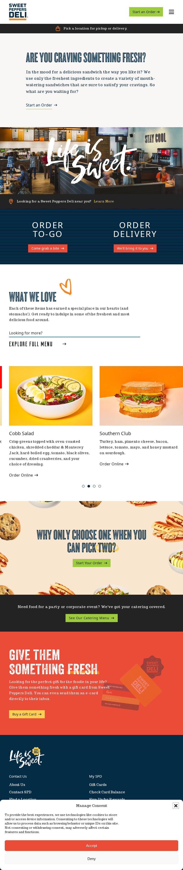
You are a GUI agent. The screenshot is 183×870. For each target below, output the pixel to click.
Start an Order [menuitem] (144, 12)
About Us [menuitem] (17, 785)
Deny (91, 859)
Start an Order (39, 105)
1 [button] (83, 486)
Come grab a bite (45, 248)
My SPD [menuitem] (95, 776)
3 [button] (94, 486)
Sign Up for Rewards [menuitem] (107, 799)
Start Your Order (89, 563)
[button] (175, 805)
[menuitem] (18, 12)
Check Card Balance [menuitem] (107, 792)
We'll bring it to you (132, 248)
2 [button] (88, 486)
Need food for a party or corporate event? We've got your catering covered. (92, 606)
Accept (91, 846)
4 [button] (99, 486)
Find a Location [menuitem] (22, 799)
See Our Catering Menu (89, 618)
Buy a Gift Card (24, 714)
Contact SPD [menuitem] (20, 792)
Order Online (21, 475)
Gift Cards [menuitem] (98, 785)
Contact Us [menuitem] (18, 776)
